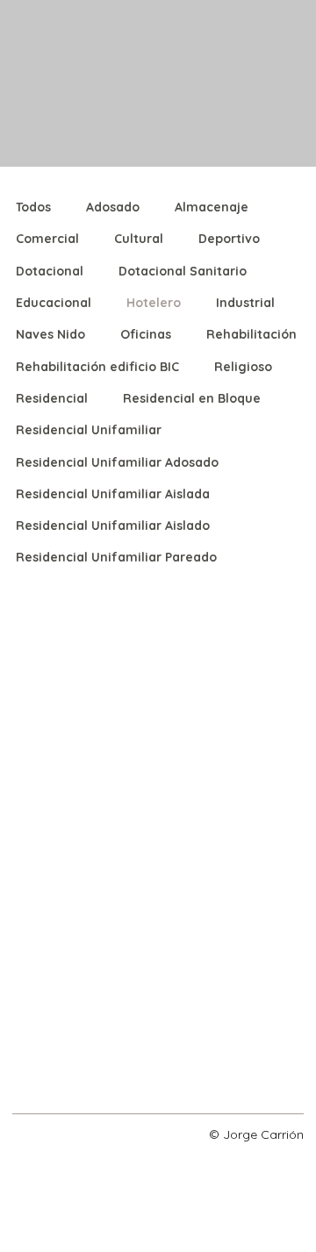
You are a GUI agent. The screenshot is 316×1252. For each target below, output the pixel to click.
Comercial (47, 239)
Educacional (53, 303)
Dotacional (49, 271)
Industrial (245, 303)
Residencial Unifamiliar (89, 430)
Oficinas (145, 334)
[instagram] (24, 1132)
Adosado (113, 207)
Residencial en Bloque (192, 398)
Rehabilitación (251, 334)
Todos (33, 207)
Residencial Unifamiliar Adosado (117, 462)
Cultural (138, 239)
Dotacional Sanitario (182, 271)
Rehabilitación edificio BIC (97, 367)
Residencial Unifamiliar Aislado (113, 525)
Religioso (243, 367)
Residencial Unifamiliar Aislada (113, 494)
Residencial (52, 398)
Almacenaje (211, 207)
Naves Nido (50, 334)
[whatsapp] (61, 1132)
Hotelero (153, 303)
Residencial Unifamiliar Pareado (116, 557)
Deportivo (229, 239)
